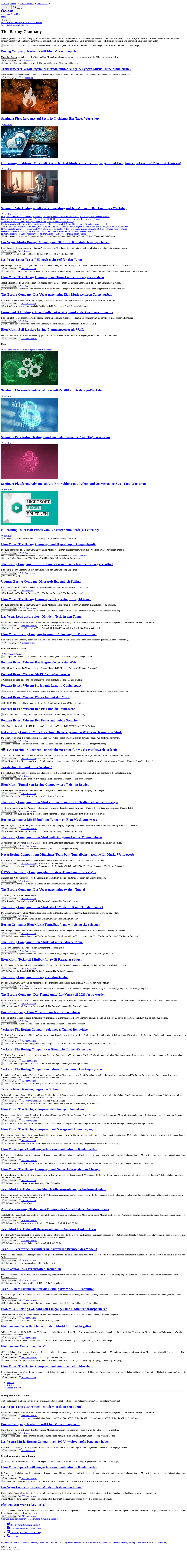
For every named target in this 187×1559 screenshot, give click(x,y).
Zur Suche (43, 3)
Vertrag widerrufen (148, 1542)
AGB (24, 1542)
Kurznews (6, 587)
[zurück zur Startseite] (7, 12)
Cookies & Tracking (59, 1542)
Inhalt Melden (86, 1542)
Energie (24, 25)
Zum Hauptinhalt (8, 3)
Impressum (6, 1542)
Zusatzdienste (74, 1542)
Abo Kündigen (110, 1542)
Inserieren (14, 1519)
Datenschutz (44, 1542)
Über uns (5, 1519)
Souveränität (6, 25)
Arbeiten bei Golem (38, 1519)
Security (15, 25)
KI (20, 25)
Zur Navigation (27, 3)
